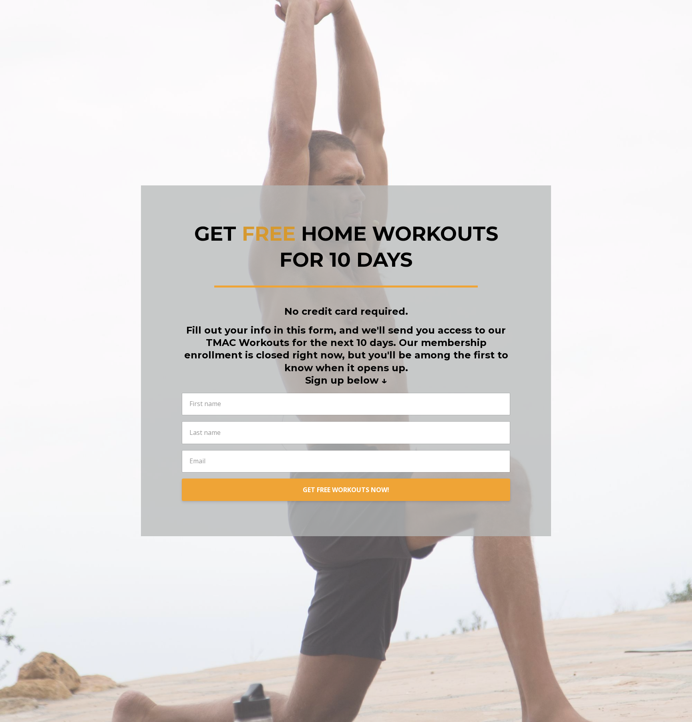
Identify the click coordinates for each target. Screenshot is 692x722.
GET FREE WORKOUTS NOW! (346, 489)
